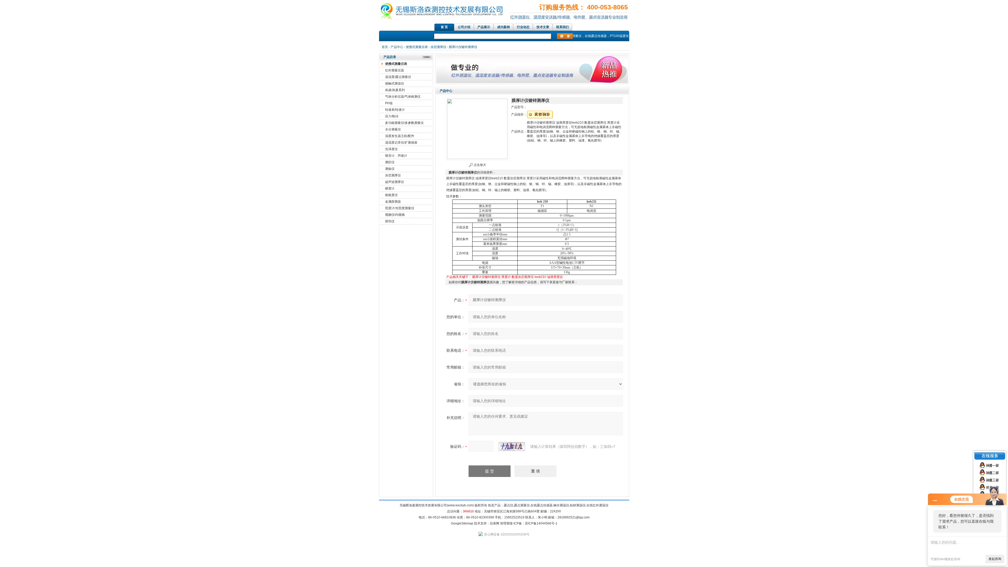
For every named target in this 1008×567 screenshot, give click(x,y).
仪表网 (494, 523)
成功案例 (503, 27)
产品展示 (483, 27)
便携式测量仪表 (417, 47)
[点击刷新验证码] (512, 446)
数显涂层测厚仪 (523, 277)
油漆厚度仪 (555, 277)
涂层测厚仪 (438, 47)
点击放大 (479, 165)
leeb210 (540, 277)
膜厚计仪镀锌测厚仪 (486, 277)
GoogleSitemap (462, 523)
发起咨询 (995, 559)
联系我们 (562, 27)
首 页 (444, 27)
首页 (385, 47)
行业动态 (523, 27)
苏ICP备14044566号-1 (541, 523)
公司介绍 (464, 27)
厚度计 (506, 277)
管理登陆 (506, 523)
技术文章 (543, 27)
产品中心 (397, 47)
